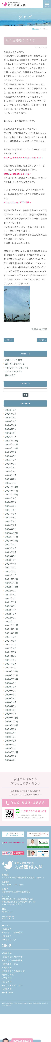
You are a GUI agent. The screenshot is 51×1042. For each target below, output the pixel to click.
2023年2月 (11, 572)
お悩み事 (7, 989)
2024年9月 (11, 498)
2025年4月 (11, 471)
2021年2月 (11, 664)
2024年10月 (11, 495)
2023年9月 (11, 545)
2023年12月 (11, 533)
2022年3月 (11, 614)
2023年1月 (11, 575)
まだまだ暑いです (13, 371)
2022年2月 (11, 618)
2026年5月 (11, 421)
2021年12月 (11, 625)
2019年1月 (11, 748)
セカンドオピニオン (13, 985)
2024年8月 (11, 502)
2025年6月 (11, 464)
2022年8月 (11, 595)
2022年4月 (11, 610)
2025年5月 (11, 468)
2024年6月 (11, 510)
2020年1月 (11, 714)
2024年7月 (11, 506)
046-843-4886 (7, 912)
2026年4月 (11, 425)
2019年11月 (11, 722)
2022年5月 (11, 606)
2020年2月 (11, 710)
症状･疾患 (8, 992)
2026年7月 (11, 414)
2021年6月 (11, 648)
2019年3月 (11, 745)
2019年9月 (11, 729)
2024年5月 (11, 514)
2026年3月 (11, 429)
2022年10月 (11, 587)
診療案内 (7, 953)
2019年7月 (11, 737)
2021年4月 (11, 656)
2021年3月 (11, 660)
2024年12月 (11, 487)
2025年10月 (11, 448)
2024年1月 (11, 529)
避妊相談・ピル (10, 964)
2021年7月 (11, 645)
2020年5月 (11, 698)
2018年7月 (11, 760)
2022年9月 (11, 591)
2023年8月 (11, 548)
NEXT (41, 340)
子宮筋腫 (7, 978)
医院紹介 (7, 929)
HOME (35, 29)
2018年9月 (11, 756)
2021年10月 (11, 633)
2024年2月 (11, 525)
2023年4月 (11, 564)
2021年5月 (11, 652)
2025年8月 (11, 456)
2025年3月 (11, 475)
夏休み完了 (10, 375)
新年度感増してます (20, 40)
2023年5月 (11, 560)
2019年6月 (11, 741)
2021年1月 (11, 668)
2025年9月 (11, 452)
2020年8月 (11, 687)
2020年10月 (11, 679)
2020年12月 (11, 671)
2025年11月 (11, 444)
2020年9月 (11, 683)
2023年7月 (11, 552)
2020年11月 (11, 675)
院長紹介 (7, 936)
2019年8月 (11, 733)
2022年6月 (11, 602)
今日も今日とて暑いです (17, 368)
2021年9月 (11, 637)
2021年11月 (11, 629)
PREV (9, 340)
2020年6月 (11, 695)
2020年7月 (11, 691)
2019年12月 (11, 718)
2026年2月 (11, 433)
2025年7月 (11, 460)
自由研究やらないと (15, 364)
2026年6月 (11, 418)
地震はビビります (13, 360)
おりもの (7, 982)
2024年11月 (11, 491)
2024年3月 (11, 521)
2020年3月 (11, 706)
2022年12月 (11, 579)
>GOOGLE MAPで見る (11, 904)
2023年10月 (11, 541)
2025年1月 (11, 483)
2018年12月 (11, 752)
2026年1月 (11, 437)
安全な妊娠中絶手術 (13, 960)
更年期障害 (8, 975)
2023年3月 (11, 568)
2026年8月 (11, 410)
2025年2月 (11, 479)
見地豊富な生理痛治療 (14, 971)
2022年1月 (11, 622)
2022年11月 (11, 583)
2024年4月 (11, 518)
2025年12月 (11, 441)
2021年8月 (11, 641)
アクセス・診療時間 (13, 933)
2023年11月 (11, 537)
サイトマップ (9, 940)
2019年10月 (11, 725)
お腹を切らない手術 (13, 957)
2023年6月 (11, 556)
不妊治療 (7, 968)
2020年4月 (11, 702)
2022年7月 (11, 598)
